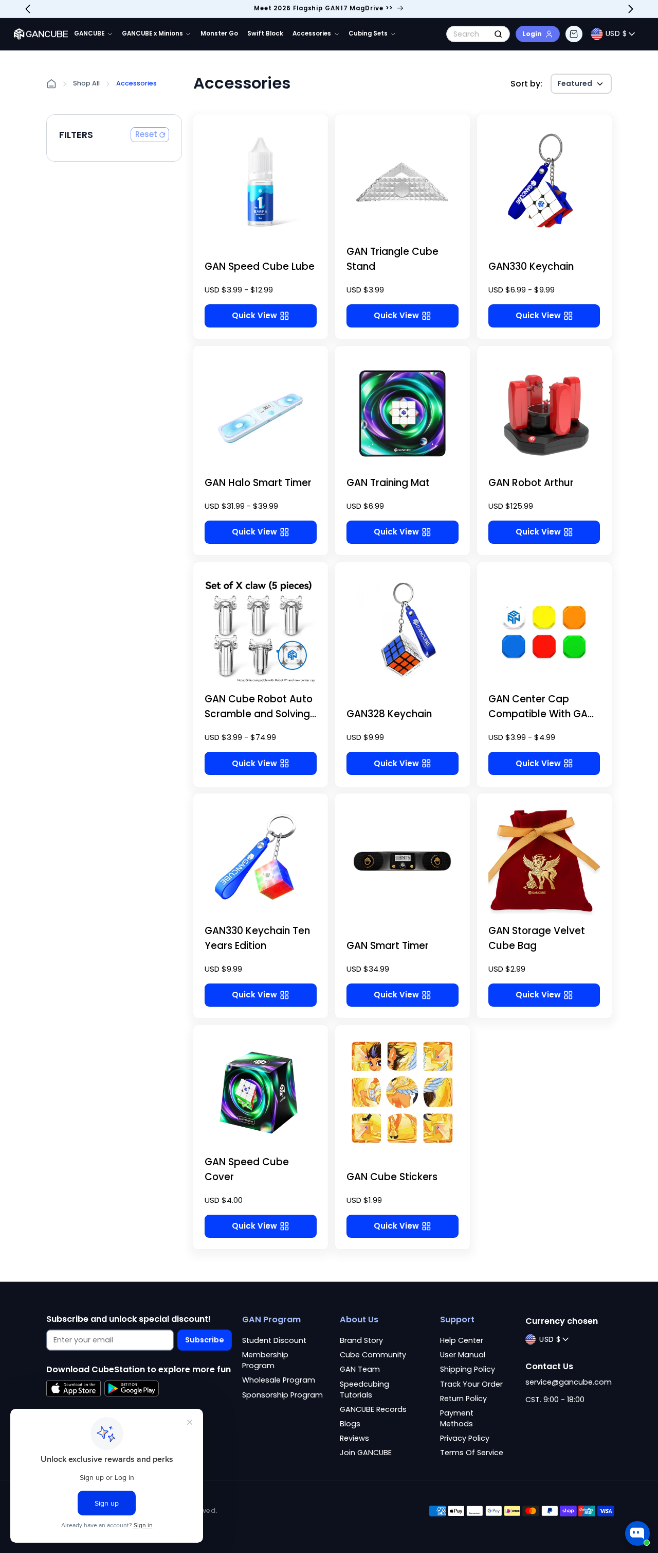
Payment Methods (456, 1418)
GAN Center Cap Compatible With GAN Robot (541, 714)
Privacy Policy (464, 1438)
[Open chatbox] (637, 1533)
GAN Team (360, 1369)
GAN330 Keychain (531, 266)
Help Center (461, 1340)
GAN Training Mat (388, 483)
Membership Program (265, 1360)
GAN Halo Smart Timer (258, 483)
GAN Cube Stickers (391, 1177)
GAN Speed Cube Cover (247, 1169)
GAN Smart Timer (387, 946)
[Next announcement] (630, 9)
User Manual (462, 1355)
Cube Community (373, 1355)
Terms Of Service (471, 1452)
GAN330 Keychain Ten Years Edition (257, 938)
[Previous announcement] (27, 9)
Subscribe (204, 1340)
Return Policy (463, 1398)
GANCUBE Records (373, 1409)
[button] (573, 34)
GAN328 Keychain (389, 714)
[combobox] (478, 34)
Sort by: (526, 84)
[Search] (498, 34)
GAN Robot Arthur (531, 483)
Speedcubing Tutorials (364, 1389)
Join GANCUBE (366, 1452)
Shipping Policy (467, 1369)
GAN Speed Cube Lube (260, 266)
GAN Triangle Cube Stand (392, 259)
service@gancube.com (568, 1382)
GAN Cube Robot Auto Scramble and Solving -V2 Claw (259, 714)
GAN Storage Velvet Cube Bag (536, 938)
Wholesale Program (278, 1380)
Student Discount (274, 1340)
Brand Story (361, 1340)
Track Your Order (471, 1384)
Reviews (354, 1438)
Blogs (350, 1424)
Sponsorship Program (282, 1395)
